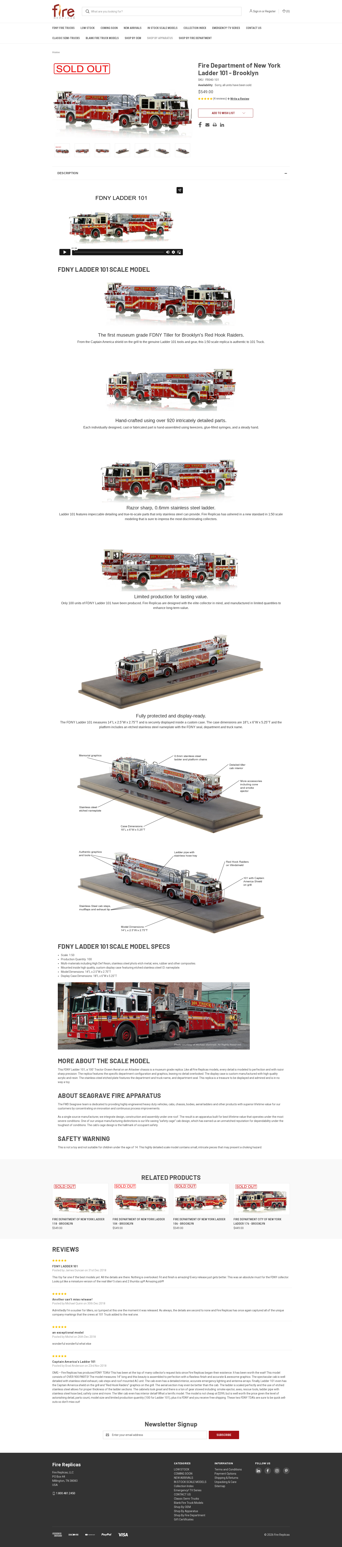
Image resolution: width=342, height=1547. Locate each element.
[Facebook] (200, 125)
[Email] (207, 125)
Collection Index (194, 28)
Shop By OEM (133, 38)
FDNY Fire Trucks (63, 28)
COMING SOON (109, 28)
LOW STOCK (88, 28)
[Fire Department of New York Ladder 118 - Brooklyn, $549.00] (80, 1199)
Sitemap (220, 1486)
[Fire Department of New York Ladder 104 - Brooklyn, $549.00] (140, 1199)
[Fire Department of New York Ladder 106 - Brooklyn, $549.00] (201, 1199)
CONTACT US (253, 28)
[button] (238, 98)
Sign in (257, 11)
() (288, 11)
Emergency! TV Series (226, 28)
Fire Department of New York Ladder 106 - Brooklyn (199, 1222)
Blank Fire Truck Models (102, 38)
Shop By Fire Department (195, 38)
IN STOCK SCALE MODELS (162, 28)
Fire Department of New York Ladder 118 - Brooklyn (78, 1222)
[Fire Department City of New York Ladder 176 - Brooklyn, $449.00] (261, 1199)
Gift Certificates (184, 1519)
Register (270, 11)
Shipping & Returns (226, 1477)
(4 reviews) (220, 98)
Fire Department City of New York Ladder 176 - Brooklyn (257, 1222)
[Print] (215, 125)
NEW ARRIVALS (133, 28)
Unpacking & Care (226, 1482)
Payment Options (225, 1473)
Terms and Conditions (228, 1469)
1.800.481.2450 (65, 1493)
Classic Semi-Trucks (66, 38)
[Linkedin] (222, 125)
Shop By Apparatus (160, 38)
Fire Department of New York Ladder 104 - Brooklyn (139, 1222)
